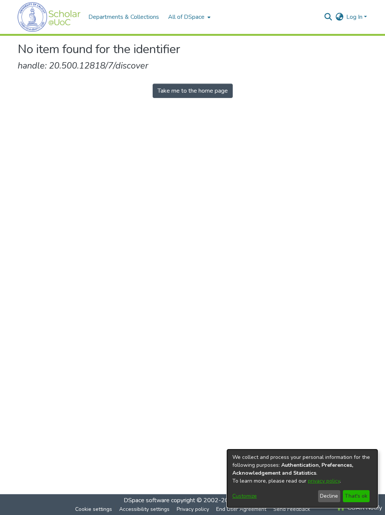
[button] (49, 17)
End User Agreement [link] (241, 509)
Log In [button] (355, 17)
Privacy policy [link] (193, 509)
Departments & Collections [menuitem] (123, 17)
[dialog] (302, 478)
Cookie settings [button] (93, 509)
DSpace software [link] (147, 500)
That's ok (356, 496)
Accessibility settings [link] (144, 509)
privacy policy (324, 480)
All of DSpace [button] (186, 17)
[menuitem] (189, 17)
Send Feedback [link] (291, 509)
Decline (329, 496)
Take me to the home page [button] (193, 91)
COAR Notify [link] (364, 508)
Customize (244, 496)
